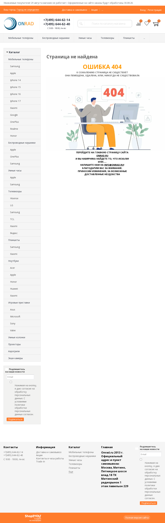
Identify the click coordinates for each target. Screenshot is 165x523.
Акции (94, 9)
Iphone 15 (15, 87)
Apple (13, 73)
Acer (12, 267)
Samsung (15, 66)
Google (14, 114)
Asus (12, 309)
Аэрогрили (14, 351)
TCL (12, 219)
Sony (12, 323)
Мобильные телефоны (20, 59)
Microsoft (15, 316)
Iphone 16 (15, 94)
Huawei (14, 288)
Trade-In (40, 461)
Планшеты (14, 240)
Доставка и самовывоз (74, 9)
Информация (45, 447)
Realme (14, 128)
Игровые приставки (19, 302)
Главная (107, 447)
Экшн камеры (15, 358)
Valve (13, 330)
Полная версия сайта (137, 517)
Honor (13, 135)
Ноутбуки (13, 260)
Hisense (14, 198)
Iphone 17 (15, 100)
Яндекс (14, 233)
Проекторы (14, 344)
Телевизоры (15, 191)
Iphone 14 (15, 80)
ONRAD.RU (102, 155)
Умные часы (14, 170)
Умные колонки (16, 337)
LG (11, 205)
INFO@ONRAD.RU (114, 164)
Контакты (11, 447)
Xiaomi (13, 107)
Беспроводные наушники (21, 142)
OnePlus (14, 121)
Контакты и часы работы (50, 458)
